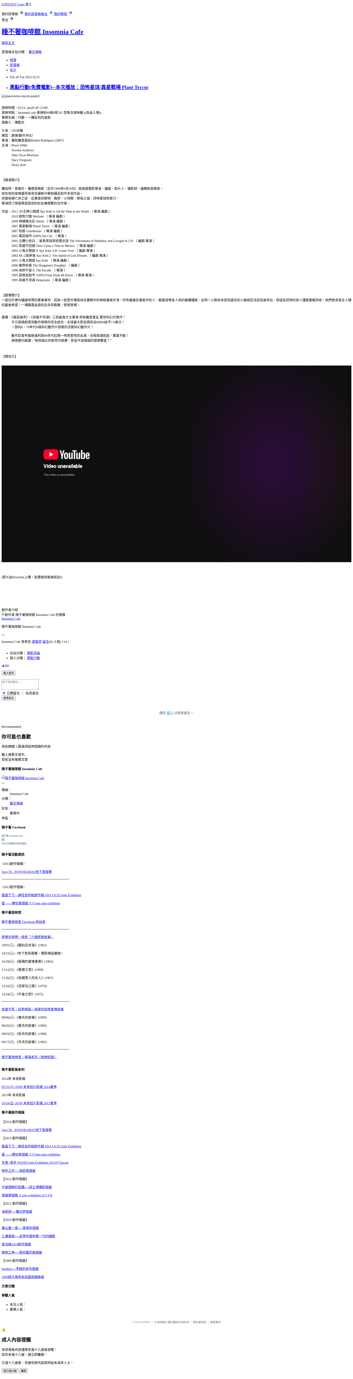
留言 (45, 641)
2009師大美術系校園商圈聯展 (23, 1277)
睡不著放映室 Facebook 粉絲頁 (23, 922)
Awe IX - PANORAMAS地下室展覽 (27, 872)
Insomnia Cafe (11, 618)
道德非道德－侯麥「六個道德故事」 (28, 937)
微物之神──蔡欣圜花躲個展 (22, 1252)
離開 (23, 1370)
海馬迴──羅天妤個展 (17, 1211)
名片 (13, 70)
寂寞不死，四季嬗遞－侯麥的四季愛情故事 (33, 1009)
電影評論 (33, 653)
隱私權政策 (199, 1322)
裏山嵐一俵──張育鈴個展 (20, 1228)
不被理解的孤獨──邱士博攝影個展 (27, 1187)
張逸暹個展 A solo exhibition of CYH (27, 1195)
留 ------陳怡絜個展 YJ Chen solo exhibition (31, 903)
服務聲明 (215, 1322)
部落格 (15, 65)
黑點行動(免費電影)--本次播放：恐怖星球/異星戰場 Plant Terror (79, 87)
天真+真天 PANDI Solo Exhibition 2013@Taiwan (35, 1162)
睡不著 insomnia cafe (12, 836)
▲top (5, 665)
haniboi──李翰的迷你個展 (20, 1269)
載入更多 (8, 673)
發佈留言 (8, 698)
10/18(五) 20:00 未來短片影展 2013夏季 (29, 1103)
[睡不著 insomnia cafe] (3, 839)
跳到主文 (8, 43)
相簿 (13, 60)
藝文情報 (35, 52)
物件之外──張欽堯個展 (19, 1171)
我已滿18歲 (10, 1370)
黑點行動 (33, 658)
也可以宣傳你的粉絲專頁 (14, 843)
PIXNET (146, 1322)
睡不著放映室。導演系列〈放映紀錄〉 (29, 1057)
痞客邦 (37, 641)
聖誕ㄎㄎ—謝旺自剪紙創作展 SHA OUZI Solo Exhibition (41, 895)
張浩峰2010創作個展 (16, 1244)
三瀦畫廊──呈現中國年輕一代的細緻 (28, 1236)
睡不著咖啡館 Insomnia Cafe (42, 31)
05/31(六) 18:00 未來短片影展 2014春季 (29, 1087)
